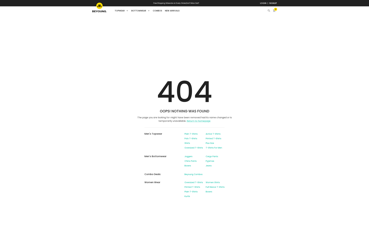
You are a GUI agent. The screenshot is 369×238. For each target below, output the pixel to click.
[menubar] (147, 10)
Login (263, 3)
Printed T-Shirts (213, 138)
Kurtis (187, 196)
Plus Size (210, 143)
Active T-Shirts (213, 133)
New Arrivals (172, 10)
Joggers (188, 156)
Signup (273, 3)
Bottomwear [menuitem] (138, 10)
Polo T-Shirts (190, 138)
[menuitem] (157, 11)
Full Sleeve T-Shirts (215, 187)
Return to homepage (198, 121)
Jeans (209, 165)
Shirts (187, 143)
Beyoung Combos (193, 174)
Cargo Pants (212, 156)
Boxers (187, 165)
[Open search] (269, 10)
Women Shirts (213, 182)
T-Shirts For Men (214, 147)
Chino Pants (190, 161)
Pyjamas (210, 161)
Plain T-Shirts (191, 133)
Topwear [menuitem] (120, 10)
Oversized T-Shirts (193, 147)
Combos (157, 10)
